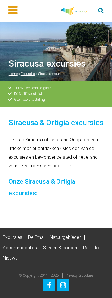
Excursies (28, 74)
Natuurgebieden (66, 237)
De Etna (36, 237)
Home (13, 74)
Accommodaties (20, 247)
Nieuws (10, 258)
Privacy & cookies (79, 275)
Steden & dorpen (60, 247)
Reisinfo (91, 247)
